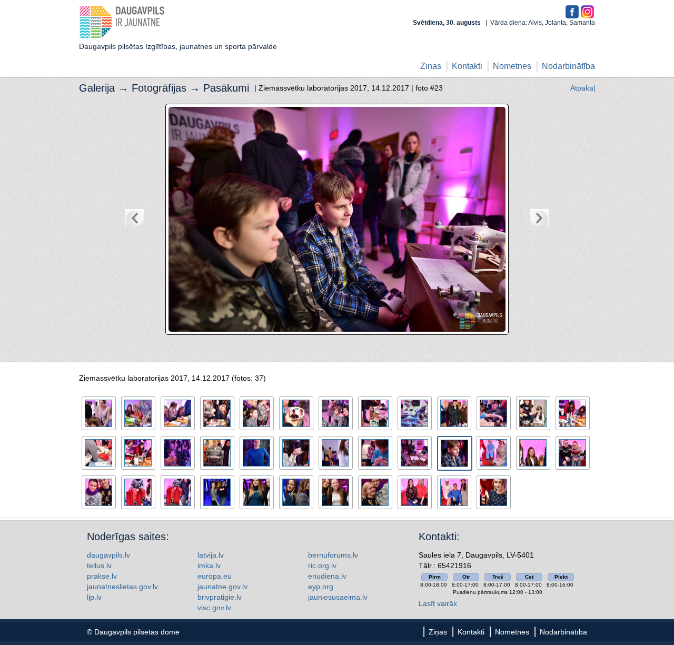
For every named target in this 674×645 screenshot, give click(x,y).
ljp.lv (94, 597)
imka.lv (209, 565)
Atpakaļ (582, 88)
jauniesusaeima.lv (338, 597)
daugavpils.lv (108, 555)
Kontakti (467, 66)
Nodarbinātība (568, 66)
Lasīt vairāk (438, 603)
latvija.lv (210, 555)
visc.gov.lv (214, 607)
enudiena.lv (327, 576)
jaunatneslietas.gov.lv (122, 586)
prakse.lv (102, 576)
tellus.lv (99, 565)
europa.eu (214, 576)
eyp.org (320, 586)
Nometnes (512, 66)
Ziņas (430, 66)
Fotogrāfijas (159, 88)
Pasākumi (226, 88)
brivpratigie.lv (219, 597)
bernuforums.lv (333, 555)
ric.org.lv (322, 565)
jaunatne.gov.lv (222, 586)
